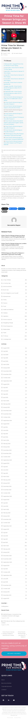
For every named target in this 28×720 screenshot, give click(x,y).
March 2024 (6, 440)
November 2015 (7, 585)
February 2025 (6, 404)
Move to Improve (7, 319)
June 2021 (5, 535)
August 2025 (6, 384)
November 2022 (7, 489)
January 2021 (6, 552)
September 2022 (7, 496)
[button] (26, 6)
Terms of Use (10, 717)
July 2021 (5, 532)
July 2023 (5, 466)
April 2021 (5, 542)
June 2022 (5, 506)
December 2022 (7, 486)
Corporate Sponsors (6, 686)
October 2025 (6, 377)
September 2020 (7, 562)
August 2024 (6, 423)
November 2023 (7, 453)
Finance (5, 303)
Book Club (6, 289)
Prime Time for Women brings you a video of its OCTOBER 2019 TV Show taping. (13, 98)
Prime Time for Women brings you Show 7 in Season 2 (20, 634)
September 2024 (7, 420)
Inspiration (5, 316)
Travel (4, 332)
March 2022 (6, 509)
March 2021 (6, 545)
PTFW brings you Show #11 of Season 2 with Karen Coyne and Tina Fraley (12, 253)
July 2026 (5, 351)
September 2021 (7, 526)
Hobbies (5, 312)
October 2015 (6, 588)
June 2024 (5, 430)
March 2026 (6, 364)
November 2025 (7, 374)
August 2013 (6, 598)
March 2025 (6, 400)
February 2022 (6, 512)
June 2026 (5, 354)
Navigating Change (8, 322)
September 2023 (7, 460)
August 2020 (6, 565)
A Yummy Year (7, 283)
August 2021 (6, 529)
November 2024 (7, 414)
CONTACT (3, 689)
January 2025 (6, 407)
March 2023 (6, 476)
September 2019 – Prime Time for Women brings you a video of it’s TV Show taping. (13, 93)
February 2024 (6, 443)
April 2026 (5, 361)
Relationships (6, 329)
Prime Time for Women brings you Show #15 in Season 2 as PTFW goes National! (13, 143)
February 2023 (6, 479)
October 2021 (6, 522)
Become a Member (6, 683)
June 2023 (5, 470)
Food (4, 306)
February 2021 (6, 549)
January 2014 (6, 591)
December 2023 (7, 450)
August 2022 (6, 499)
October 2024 (6, 417)
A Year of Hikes (7, 279)
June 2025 (5, 390)
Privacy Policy (17, 717)
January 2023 (6, 483)
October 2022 (6, 493)
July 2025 (5, 387)
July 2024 (5, 427)
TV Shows (5, 54)
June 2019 (5, 578)
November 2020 (7, 558)
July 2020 (5, 568)
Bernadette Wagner (18, 53)
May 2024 (5, 433)
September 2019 (7, 575)
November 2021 (7, 519)
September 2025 (7, 381)
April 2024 (5, 437)
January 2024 (6, 446)
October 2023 (6, 456)
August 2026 (6, 348)
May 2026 (5, 357)
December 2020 (7, 555)
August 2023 (6, 463)
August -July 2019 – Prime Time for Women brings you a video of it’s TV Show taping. (13, 88)
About (3, 679)
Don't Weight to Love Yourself (10, 293)
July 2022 (5, 503)
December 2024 (7, 410)
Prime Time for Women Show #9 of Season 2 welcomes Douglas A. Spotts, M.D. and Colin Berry (13, 122)
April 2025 (5, 397)
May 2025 (5, 394)
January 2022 (6, 516)
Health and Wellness (8, 309)
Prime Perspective (8, 326)
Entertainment (6, 296)
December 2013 (7, 595)
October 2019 (6, 572)
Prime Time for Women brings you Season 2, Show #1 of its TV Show (7, 633)
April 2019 (5, 582)
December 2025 (7, 371)
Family (4, 299)
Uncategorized (7, 339)
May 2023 (5, 473)
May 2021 (5, 539)
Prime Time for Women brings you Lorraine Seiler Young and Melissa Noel (13, 244)
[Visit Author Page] (14, 220)
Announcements (7, 286)
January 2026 (6, 367)
